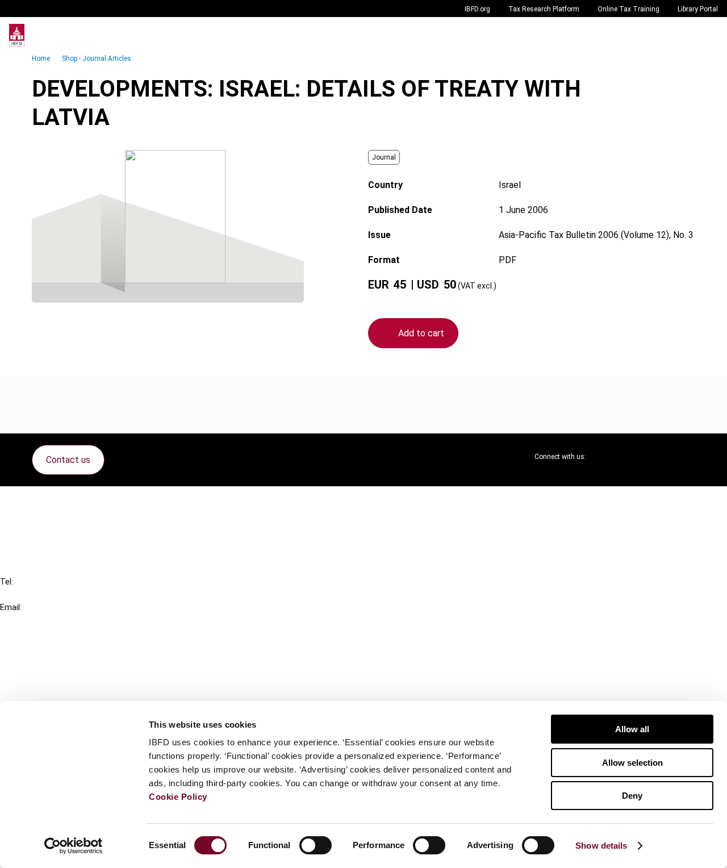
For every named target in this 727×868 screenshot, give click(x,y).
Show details (601, 845)
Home (41, 58)
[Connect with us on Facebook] (686, 457)
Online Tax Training (628, 9)
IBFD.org (477, 9)
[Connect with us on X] (604, 457)
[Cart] (683, 35)
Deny (632, 795)
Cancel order (48, 501)
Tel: (6, 581)
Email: (11, 607)
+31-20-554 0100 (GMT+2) (55, 594)
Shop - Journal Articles (96, 58)
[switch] (315, 845)
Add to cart (421, 333)
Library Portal (698, 9)
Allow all (632, 729)
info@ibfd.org (27, 620)
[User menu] (706, 35)
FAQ (31, 522)
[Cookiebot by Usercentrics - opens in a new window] (73, 845)
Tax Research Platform (543, 9)
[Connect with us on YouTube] (659, 457)
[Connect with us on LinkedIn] (631, 457)
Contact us (68, 459)
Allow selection (632, 762)
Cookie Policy (178, 797)
